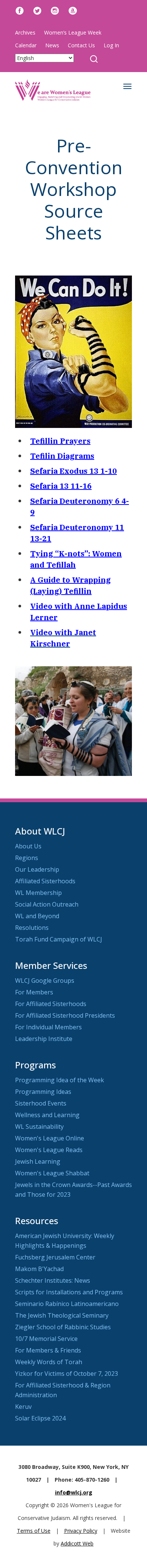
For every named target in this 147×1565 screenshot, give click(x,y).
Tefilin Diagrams (62, 456)
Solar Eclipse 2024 (40, 1418)
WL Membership (38, 893)
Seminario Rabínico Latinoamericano (67, 1304)
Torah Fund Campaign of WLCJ (58, 939)
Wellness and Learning (47, 1115)
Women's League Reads (49, 1150)
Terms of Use (34, 1530)
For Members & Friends (48, 1350)
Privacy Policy (80, 1530)
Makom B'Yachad (39, 1269)
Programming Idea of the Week (59, 1080)
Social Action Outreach (46, 904)
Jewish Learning (37, 1161)
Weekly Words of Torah (48, 1362)
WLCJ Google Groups (44, 980)
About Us (28, 846)
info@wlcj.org (73, 1492)
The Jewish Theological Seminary (62, 1315)
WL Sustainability (39, 1126)
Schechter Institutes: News (52, 1280)
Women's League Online (49, 1138)
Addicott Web (77, 1543)
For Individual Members (48, 1027)
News (52, 45)
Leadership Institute (43, 1039)
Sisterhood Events (40, 1103)
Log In (111, 45)
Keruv (23, 1406)
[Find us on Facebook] (19, 10)
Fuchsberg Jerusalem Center (55, 1257)
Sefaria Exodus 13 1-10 (73, 471)
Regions (26, 858)
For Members (34, 992)
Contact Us (81, 45)
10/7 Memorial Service (46, 1339)
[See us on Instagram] (55, 10)
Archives (25, 32)
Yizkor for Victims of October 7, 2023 (66, 1373)
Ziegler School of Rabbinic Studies (63, 1327)
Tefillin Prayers (60, 441)
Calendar (26, 45)
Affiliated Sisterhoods (45, 881)
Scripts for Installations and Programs (69, 1292)
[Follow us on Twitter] (37, 10)
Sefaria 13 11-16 (61, 486)
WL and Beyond (37, 916)
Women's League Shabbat (52, 1173)
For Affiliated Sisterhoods (50, 1004)
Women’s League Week (72, 32)
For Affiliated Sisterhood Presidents (65, 1015)
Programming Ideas (43, 1092)
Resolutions (32, 927)
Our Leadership (37, 869)
